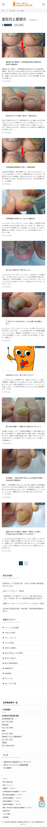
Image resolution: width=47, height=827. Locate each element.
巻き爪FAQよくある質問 (14, 653)
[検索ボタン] (3, 4)
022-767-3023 (7, 739)
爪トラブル (9, 678)
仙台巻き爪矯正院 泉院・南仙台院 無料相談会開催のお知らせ (23, 609)
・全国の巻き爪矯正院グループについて (16, 762)
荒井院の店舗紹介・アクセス (12, 798)
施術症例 (8, 673)
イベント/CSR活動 (12, 627)
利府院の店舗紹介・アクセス (12, 804)
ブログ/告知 (8, 25)
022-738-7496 (7, 727)
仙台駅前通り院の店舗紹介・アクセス (15, 791)
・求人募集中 (7, 768)
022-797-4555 (7, 721)
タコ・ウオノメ (10, 637)
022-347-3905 (7, 733)
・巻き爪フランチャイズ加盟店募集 (15, 765)
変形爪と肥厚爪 (10, 648)
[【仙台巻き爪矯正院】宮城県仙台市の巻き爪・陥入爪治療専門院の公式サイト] (23, 4)
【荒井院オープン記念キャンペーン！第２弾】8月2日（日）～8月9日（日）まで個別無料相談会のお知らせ (22, 597)
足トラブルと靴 (10, 683)
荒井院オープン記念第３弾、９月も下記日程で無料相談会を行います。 (23, 584)
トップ (5, 779)
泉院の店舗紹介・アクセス (11, 801)
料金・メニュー (8, 785)
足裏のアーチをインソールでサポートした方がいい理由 (23, 603)
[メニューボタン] (43, 4)
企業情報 (5, 817)
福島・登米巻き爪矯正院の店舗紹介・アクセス (17, 807)
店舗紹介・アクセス (9, 788)
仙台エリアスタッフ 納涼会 (13, 591)
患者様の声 (9, 668)
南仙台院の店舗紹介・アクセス (12, 795)
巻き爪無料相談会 (11, 663)
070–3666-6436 (8, 745)
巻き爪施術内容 (8, 782)
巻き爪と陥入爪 (10, 658)
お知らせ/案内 (10, 632)
